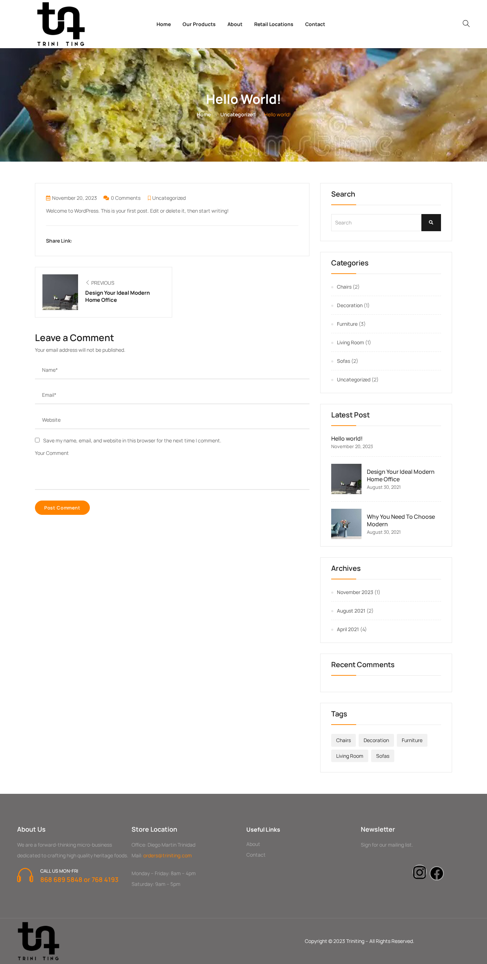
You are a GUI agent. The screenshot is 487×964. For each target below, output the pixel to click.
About (234, 24)
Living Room (350, 342)
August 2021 (351, 610)
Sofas (343, 360)
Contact (315, 24)
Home (164, 24)
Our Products (199, 24)
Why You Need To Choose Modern (401, 520)
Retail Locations (273, 24)
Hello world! (347, 438)
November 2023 (355, 592)
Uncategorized (238, 114)
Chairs (344, 286)
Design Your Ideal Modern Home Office (401, 475)
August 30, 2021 (384, 487)
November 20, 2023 (74, 197)
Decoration (350, 305)
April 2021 (348, 629)
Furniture (347, 323)
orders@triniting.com (167, 855)
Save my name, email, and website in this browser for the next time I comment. (132, 440)
